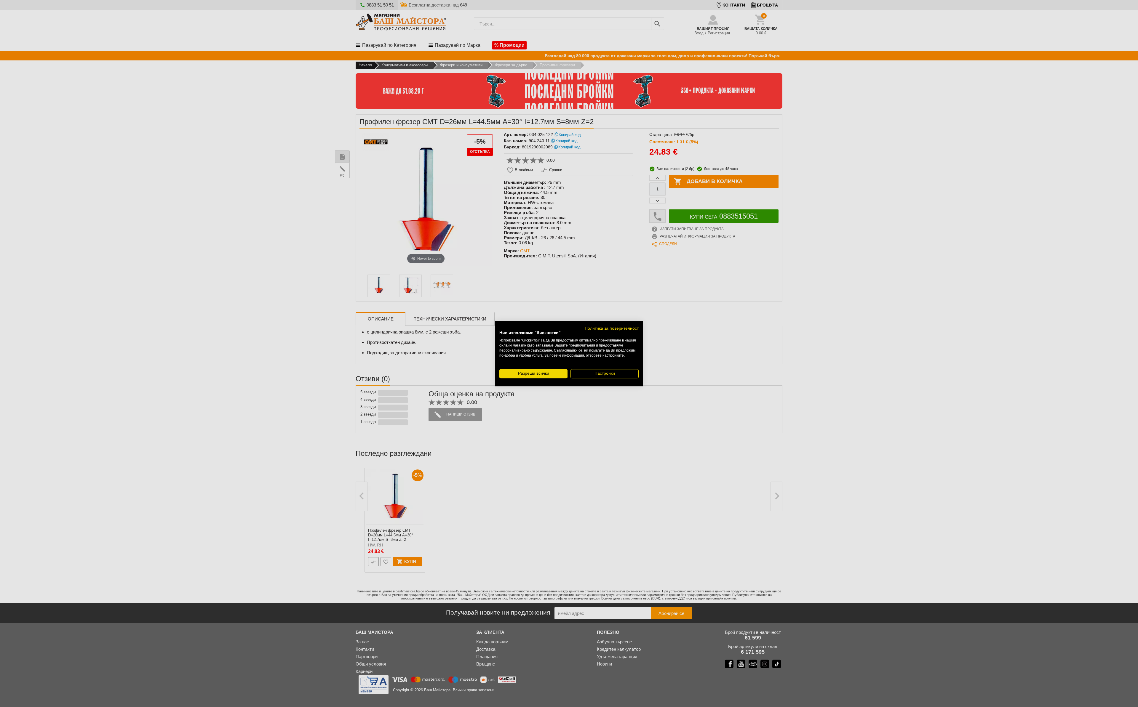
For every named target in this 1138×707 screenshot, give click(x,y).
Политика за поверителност (612, 328)
